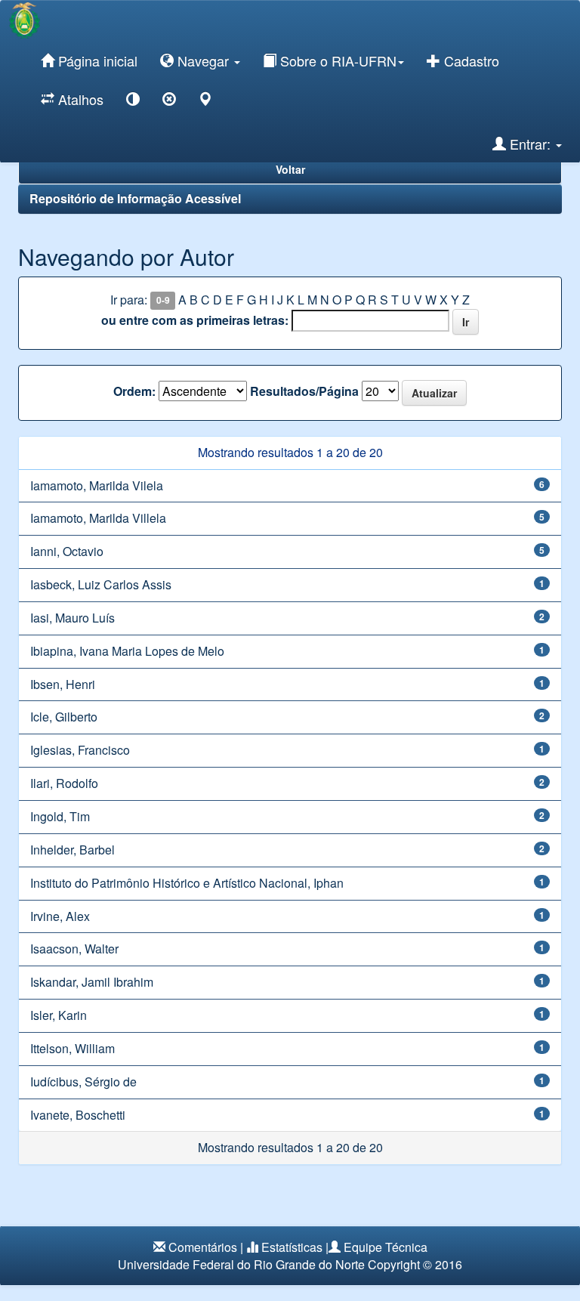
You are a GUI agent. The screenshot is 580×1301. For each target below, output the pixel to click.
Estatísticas (291, 1247)
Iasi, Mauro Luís (72, 617)
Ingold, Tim (60, 816)
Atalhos (78, 99)
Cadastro (469, 60)
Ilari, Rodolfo (64, 783)
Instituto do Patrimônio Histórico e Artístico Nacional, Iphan (187, 883)
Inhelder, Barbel (72, 849)
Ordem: (134, 391)
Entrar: (530, 143)
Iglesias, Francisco (80, 750)
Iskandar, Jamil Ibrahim (91, 981)
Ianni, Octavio (66, 551)
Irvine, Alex (60, 916)
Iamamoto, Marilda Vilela (96, 485)
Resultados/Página (304, 391)
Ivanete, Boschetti (77, 1114)
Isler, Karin (58, 1015)
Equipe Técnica (385, 1247)
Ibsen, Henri (62, 684)
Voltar (290, 169)
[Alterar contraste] (133, 101)
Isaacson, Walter (74, 948)
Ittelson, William (72, 1048)
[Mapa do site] (205, 101)
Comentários (202, 1247)
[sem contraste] (169, 101)
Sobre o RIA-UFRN (336, 60)
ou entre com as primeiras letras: (194, 320)
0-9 (163, 300)
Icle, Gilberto (63, 716)
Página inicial (95, 60)
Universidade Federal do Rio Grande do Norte (241, 1264)
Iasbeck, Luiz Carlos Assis (100, 584)
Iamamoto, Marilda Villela (98, 518)
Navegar (203, 60)
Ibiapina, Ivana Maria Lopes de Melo (127, 651)
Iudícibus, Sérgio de (83, 1081)
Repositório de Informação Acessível (135, 198)
